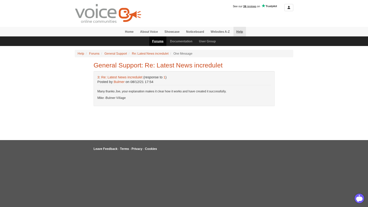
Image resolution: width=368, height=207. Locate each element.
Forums (157, 41)
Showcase (172, 31)
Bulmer (119, 82)
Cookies (151, 148)
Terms (124, 148)
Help (239, 31)
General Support (115, 53)
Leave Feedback (105, 148)
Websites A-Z (220, 31)
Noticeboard (195, 31)
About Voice (149, 31)
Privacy (136, 148)
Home (129, 31)
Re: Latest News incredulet (150, 53)
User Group (207, 41)
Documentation (181, 41)
